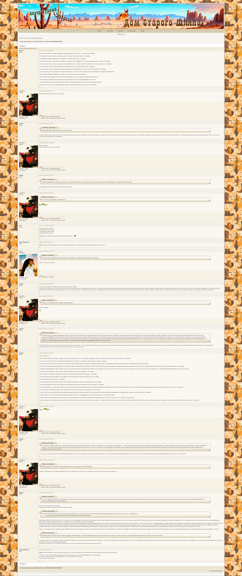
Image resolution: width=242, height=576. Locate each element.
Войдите (29, 38)
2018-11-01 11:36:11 (49, 353)
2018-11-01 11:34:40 (49, 328)
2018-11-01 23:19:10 (49, 439)
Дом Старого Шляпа (26, 41)
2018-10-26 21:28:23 (49, 283)
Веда (20, 251)
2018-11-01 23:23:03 (49, 460)
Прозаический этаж (38, 41)
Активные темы (121, 34)
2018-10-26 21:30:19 (49, 296)
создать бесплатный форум (216, 570)
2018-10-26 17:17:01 (49, 251)
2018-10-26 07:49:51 (49, 123)
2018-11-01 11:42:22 (49, 406)
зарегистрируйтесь (37, 38)
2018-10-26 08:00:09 (49, 142)
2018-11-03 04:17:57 (49, 549)
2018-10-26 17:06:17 (49, 242)
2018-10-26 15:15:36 (49, 193)
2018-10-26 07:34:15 (49, 90)
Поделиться (42, 50)
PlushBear (22, 91)
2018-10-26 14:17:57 (49, 175)
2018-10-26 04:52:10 (49, 50)
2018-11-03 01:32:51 (49, 492)
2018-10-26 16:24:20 (49, 225)
